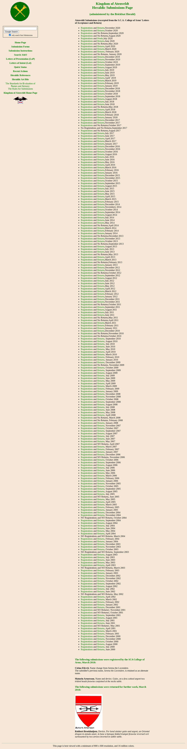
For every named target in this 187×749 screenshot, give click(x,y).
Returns (100, 28)
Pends (100, 38)
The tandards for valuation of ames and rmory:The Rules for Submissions (20, 86)
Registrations (87, 28)
